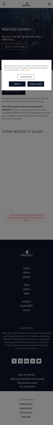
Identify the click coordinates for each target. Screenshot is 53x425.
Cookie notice (25, 70)
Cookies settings (26, 77)
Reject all (17, 84)
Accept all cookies (36, 84)
